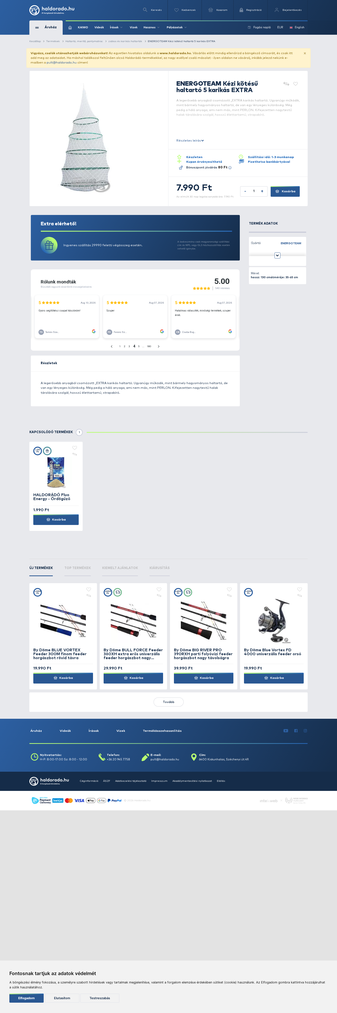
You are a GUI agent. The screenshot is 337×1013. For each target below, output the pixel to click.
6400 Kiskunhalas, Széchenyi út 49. (224, 759)
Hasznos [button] (149, 27)
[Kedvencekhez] (295, 84)
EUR (280, 27)
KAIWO (83, 27)
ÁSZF (106, 781)
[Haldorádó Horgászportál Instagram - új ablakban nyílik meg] (305, 731)
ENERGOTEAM (291, 243)
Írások (94, 731)
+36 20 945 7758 (118, 759)
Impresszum (159, 781)
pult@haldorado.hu (62, 62)
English (299, 27)
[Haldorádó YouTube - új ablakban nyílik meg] (286, 731)
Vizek (133, 27)
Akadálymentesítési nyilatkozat (192, 781)
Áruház (36, 731)
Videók (99, 27)
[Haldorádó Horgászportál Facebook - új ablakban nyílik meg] (296, 731)
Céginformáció (89, 781)
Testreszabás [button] (100, 998)
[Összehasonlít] (286, 84)
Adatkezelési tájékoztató (130, 781)
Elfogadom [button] (26, 998)
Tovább (168, 702)
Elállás (221, 781)
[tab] (41, 571)
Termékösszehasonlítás (162, 731)
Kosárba (288, 191)
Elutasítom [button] (62, 998)
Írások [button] (114, 27)
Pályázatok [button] (175, 27)
